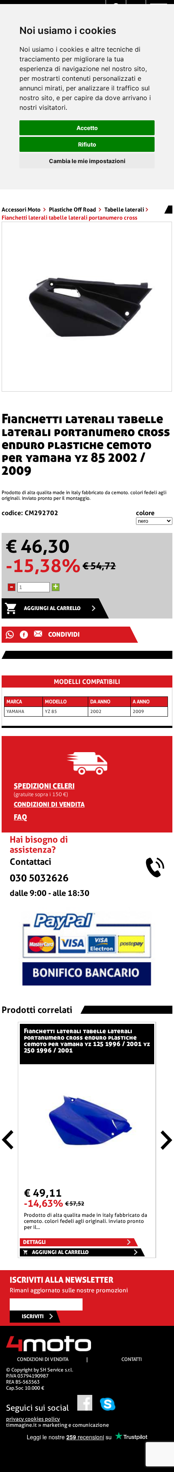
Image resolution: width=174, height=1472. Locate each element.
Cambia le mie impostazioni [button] (87, 160)
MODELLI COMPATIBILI (87, 682)
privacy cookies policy (33, 1419)
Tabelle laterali (124, 209)
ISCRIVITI (33, 1316)
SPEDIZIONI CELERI (44, 786)
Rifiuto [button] (87, 144)
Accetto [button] (87, 127)
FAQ (20, 817)
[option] (87, 307)
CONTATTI (131, 1359)
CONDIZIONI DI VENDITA (49, 804)
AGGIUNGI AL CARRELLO (52, 608)
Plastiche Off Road (73, 209)
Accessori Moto (22, 209)
